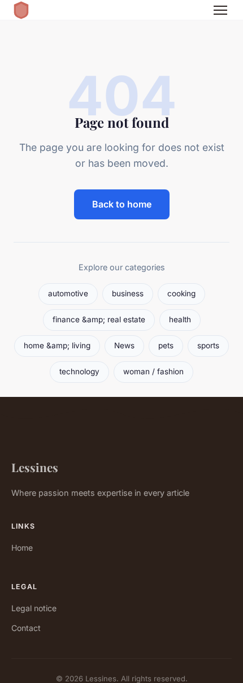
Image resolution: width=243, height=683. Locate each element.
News (124, 345)
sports (208, 345)
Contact (26, 628)
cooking (181, 293)
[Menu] (220, 10)
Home (22, 547)
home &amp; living (57, 345)
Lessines (34, 467)
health (180, 319)
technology (79, 371)
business (128, 293)
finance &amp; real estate (99, 319)
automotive (68, 293)
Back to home (121, 204)
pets (165, 345)
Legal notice (34, 608)
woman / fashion (153, 371)
